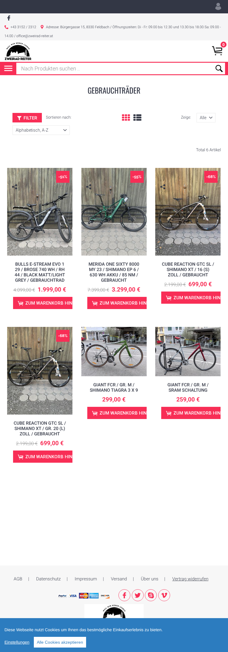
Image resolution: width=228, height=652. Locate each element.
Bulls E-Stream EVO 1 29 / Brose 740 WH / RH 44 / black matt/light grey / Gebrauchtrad (40, 272)
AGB (18, 579)
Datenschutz (48, 579)
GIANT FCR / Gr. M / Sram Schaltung (188, 387)
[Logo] (17, 51)
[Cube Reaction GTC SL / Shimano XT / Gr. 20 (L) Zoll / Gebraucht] (40, 371)
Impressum (86, 579)
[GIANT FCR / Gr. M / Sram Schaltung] (188, 351)
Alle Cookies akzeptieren (60, 642)
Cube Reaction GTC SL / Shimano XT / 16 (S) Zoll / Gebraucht (188, 270)
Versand (119, 579)
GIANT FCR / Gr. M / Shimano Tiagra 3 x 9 (114, 387)
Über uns (150, 579)
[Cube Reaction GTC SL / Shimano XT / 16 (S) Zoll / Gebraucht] (188, 212)
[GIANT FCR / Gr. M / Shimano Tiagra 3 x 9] (114, 351)
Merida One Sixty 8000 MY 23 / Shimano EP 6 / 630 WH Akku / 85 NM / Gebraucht (113, 272)
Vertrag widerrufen (190, 579)
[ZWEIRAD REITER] (114, 612)
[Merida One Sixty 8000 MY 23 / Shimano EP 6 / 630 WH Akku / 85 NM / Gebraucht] (114, 212)
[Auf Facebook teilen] (15, 196)
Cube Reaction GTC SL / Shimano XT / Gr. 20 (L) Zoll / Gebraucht (40, 429)
